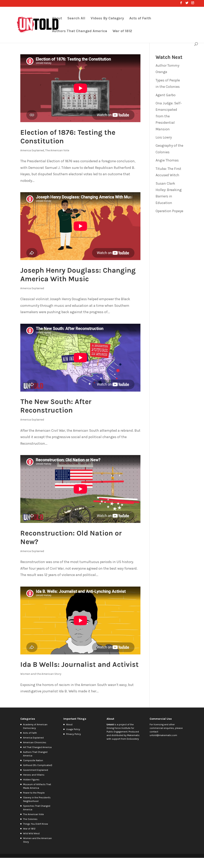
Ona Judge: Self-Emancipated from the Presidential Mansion (169, 116)
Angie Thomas (167, 160)
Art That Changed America (37, 747)
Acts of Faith (140, 18)
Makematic (133, 735)
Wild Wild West (31, 833)
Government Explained (35, 770)
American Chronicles (34, 742)
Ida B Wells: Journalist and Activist (79, 664)
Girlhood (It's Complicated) (37, 765)
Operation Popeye (169, 211)
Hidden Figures (31, 779)
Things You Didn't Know (35, 823)
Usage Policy (73, 729)
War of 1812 (122, 31)
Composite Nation (33, 760)
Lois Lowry (164, 137)
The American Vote (57, 150)
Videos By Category (107, 18)
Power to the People (34, 792)
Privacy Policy (73, 734)
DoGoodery (133, 738)
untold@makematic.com (163, 735)
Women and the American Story (40, 674)
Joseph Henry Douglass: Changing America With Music (78, 274)
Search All (76, 18)
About (57, 18)
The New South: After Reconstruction (55, 405)
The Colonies (30, 819)
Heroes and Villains (33, 774)
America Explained (32, 150)
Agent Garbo (166, 95)
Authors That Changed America (79, 31)
